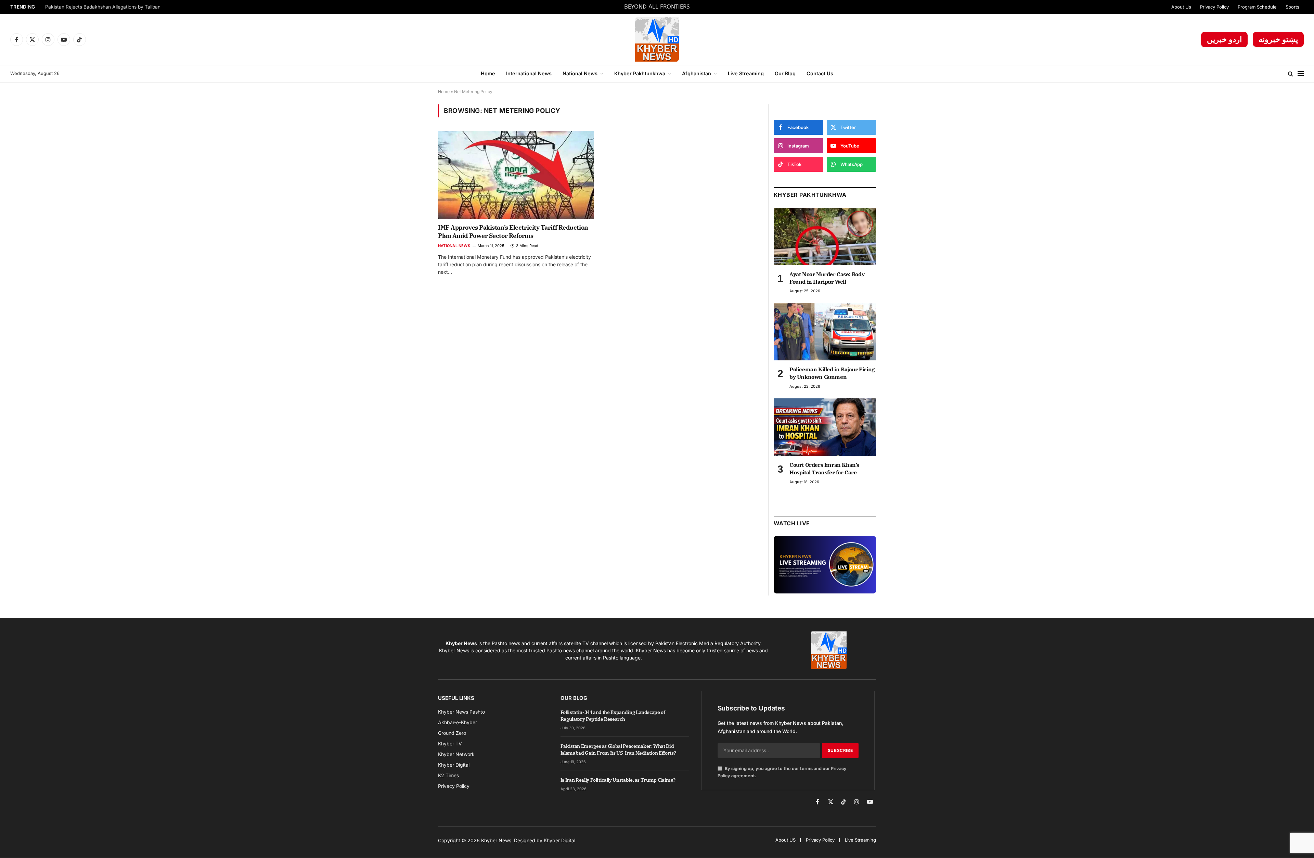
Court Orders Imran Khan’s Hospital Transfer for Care (824, 468)
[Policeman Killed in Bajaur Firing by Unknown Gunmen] (825, 331)
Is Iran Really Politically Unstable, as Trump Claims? (618, 780)
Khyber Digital (559, 840)
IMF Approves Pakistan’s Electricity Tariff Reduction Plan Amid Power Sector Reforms (513, 231)
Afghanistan (696, 73)
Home (488, 73)
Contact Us (820, 73)
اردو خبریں (1224, 39)
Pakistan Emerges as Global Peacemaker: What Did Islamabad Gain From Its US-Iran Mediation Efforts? (618, 749)
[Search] (1290, 73)
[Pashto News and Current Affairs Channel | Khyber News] (657, 39)
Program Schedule (1257, 7)
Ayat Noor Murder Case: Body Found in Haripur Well (826, 278)
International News (529, 73)
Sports (1292, 7)
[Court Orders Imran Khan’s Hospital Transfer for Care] (825, 427)
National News (580, 73)
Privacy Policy (1214, 7)
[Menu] (1301, 73)
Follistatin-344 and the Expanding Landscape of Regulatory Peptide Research (613, 715)
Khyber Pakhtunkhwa (639, 73)
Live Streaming (746, 73)
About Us (1181, 7)
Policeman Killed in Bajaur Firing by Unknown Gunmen (832, 373)
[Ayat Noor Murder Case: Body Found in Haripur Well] (825, 236)
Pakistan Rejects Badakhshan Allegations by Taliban (102, 7)
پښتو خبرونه (1278, 39)
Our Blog (785, 73)
